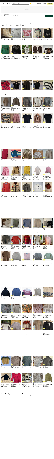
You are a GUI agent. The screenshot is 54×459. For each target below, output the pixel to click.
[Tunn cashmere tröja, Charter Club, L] (27, 292)
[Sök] (25, 3)
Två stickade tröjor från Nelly (47, 229)
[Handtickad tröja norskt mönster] (48, 292)
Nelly (46, 228)
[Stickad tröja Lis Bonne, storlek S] (27, 154)
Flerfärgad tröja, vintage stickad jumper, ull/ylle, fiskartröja (26, 331)
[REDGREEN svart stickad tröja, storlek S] (48, 118)
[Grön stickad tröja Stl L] (27, 102)
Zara (24, 314)
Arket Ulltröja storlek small (37, 384)
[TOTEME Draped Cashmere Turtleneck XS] (6, 102)
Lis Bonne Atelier (26, 159)
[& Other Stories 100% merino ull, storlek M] (38, 171)
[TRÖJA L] (16, 49)
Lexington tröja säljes (36, 125)
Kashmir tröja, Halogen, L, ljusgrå (15, 263)
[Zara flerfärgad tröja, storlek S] (27, 308)
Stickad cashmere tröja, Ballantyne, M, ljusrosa (26, 263)
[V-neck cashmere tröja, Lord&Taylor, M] (16, 292)
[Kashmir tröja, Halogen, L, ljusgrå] (16, 256)
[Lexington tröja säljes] (38, 118)
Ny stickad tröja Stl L (4, 125)
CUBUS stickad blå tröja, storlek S (15, 160)
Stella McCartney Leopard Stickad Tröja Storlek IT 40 (48, 56)
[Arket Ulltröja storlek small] (38, 378)
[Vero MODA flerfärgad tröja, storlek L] (6, 33)
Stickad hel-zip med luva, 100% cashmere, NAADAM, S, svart (5, 298)
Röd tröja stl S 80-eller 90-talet (5, 91)
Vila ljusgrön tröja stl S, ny (15, 229)
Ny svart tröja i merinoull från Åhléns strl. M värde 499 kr (15, 91)
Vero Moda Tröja (36, 56)
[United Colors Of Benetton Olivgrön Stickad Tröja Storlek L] (48, 378)
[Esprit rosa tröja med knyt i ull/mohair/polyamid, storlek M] (48, 240)
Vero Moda (3, 38)
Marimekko (25, 366)
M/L (22, 245)
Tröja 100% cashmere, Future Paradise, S (36, 263)
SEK (33, 3)
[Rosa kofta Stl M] (16, 118)
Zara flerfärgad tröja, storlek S (25, 315)
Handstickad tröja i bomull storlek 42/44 (37, 39)
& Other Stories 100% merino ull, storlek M (36, 177)
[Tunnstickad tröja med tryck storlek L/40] (48, 33)
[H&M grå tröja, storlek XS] (16, 325)
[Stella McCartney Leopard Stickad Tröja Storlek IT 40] (48, 49)
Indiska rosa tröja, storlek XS (5, 160)
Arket (35, 383)
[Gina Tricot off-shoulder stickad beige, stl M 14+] (16, 308)
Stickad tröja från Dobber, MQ (48, 160)
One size (2, 330)
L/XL (22, 55)
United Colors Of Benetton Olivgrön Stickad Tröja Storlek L (48, 384)
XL (1, 55)
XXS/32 (2, 383)
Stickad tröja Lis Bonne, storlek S (26, 160)
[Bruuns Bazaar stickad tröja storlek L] (48, 171)
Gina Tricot (14, 314)
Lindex (3, 176)
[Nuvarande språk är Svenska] (31, 4)
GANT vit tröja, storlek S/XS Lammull (16, 39)
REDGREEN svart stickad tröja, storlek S (47, 125)
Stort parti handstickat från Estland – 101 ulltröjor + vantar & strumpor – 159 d (5, 331)
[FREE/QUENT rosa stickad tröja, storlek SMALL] (38, 308)
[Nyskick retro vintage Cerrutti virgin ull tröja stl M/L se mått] (27, 240)
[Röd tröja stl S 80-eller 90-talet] (6, 85)
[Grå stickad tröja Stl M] (48, 102)
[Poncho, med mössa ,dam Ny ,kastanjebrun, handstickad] (48, 187)
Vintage (24, 297)
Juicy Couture (36, 366)
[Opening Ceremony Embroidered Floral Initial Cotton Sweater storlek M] (38, 187)
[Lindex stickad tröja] (6, 171)
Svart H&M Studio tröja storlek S (47, 367)
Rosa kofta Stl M (14, 125)
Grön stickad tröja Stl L (26, 108)
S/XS (12, 38)
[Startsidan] (8, 4)
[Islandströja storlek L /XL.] (27, 49)
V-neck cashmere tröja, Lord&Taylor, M (15, 298)
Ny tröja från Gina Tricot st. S (37, 331)
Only (24, 228)
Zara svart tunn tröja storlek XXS (6, 384)
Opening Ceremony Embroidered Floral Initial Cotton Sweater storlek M (37, 194)
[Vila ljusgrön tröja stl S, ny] (16, 223)
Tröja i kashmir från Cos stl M (5, 263)
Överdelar (4, 20)
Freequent (25, 38)
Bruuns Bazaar (47, 176)
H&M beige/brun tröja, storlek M (15, 367)
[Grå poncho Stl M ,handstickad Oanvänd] (27, 187)
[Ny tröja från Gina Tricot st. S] (38, 325)
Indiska (3, 159)
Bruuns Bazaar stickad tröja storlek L (48, 177)
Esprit (46, 245)
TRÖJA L (12, 56)
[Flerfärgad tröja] (16, 187)
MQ (45, 159)
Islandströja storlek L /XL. (26, 56)
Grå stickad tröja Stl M (47, 108)
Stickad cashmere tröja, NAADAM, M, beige (37, 298)
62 (33, 389)
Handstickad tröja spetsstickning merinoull (5, 315)
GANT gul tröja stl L (25, 177)
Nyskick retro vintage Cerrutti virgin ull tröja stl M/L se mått (26, 246)
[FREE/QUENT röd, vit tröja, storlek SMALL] (27, 33)
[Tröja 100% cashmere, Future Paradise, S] (38, 256)
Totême (3, 107)
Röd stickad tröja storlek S (16, 384)
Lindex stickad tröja (4, 177)
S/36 (12, 383)
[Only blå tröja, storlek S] (27, 223)
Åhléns (14, 90)
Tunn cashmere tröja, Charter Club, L (25, 298)
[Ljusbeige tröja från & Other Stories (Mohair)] (38, 154)
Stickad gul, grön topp (5, 367)
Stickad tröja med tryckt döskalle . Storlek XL (5, 56)
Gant (14, 38)
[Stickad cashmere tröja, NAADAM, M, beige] (38, 292)
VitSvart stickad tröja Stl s (37, 108)
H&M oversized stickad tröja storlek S (47, 315)
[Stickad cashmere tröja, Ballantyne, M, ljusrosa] (27, 256)
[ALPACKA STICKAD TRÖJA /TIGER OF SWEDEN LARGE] (48, 325)
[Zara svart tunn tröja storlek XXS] (6, 378)
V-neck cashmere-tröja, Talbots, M (47, 263)
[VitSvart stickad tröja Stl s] (38, 102)
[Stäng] (53, 1)
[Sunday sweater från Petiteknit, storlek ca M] (38, 240)
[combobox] (19, 3)
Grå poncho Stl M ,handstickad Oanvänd (26, 194)
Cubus (14, 159)
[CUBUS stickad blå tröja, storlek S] (16, 154)
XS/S (44, 297)
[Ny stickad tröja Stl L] (6, 118)
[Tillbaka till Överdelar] (1, 20)
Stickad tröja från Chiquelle (16, 177)
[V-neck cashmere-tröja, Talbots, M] (48, 256)
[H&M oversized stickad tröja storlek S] (48, 308)
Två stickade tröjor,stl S (5, 228)
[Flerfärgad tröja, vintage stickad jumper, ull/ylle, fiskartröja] (27, 325)
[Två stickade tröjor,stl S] (6, 223)
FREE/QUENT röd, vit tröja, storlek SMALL (26, 39)
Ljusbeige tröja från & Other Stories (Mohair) (38, 160)
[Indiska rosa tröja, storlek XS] (6, 154)
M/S (12, 107)
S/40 (44, 55)
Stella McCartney (48, 55)
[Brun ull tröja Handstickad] (16, 102)
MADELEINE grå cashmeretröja (3, 246)
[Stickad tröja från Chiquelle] (16, 171)
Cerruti (25, 245)
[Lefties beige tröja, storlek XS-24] (38, 223)
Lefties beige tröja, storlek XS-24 (37, 229)
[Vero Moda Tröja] (38, 49)
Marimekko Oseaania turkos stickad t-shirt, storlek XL (27, 367)
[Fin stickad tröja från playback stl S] (48, 85)
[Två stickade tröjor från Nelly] (48, 223)
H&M (45, 314)
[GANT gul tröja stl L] (27, 171)
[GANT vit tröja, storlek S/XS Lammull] (16, 33)
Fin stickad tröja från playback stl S (47, 91)
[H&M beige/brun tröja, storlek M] (16, 361)
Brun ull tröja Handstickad (15, 108)
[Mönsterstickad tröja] (16, 240)
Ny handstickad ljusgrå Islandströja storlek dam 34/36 (26, 384)
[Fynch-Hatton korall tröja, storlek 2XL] (6, 187)
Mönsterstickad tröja (15, 246)
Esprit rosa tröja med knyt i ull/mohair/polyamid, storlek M (48, 246)
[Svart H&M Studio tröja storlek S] (48, 361)
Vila (13, 228)
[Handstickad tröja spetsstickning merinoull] (6, 308)
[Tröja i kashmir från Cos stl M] (6, 256)
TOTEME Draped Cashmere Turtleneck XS (5, 108)
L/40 (44, 38)
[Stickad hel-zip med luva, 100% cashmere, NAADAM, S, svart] (6, 292)
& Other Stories (36, 159)
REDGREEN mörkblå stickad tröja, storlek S (27, 125)
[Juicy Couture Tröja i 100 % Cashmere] (38, 361)
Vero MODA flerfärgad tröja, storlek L (6, 39)
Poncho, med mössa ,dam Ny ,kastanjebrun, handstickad (47, 194)
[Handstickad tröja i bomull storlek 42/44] (38, 33)
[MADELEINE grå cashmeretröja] (6, 240)
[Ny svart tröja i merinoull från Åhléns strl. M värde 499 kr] (16, 85)
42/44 (34, 38)
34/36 (23, 383)
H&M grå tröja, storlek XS (15, 331)
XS (1, 107)
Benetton (46, 383)
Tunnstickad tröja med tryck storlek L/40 (48, 39)
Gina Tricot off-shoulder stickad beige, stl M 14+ (15, 315)
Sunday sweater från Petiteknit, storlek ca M (37, 246)
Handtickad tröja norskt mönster (47, 298)
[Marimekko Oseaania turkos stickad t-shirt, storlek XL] (27, 361)
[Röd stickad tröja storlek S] (16, 378)
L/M (1, 366)
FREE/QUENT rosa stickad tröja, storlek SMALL (37, 315)
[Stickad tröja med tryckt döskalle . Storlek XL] (6, 49)
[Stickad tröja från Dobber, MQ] (48, 154)
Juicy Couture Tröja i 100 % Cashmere (37, 367)
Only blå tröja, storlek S (26, 229)
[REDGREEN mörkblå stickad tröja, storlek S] (27, 118)
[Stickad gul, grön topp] (6, 361)
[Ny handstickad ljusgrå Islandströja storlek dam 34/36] (27, 378)
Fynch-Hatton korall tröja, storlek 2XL (5, 194)
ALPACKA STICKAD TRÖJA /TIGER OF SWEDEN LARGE (48, 332)
